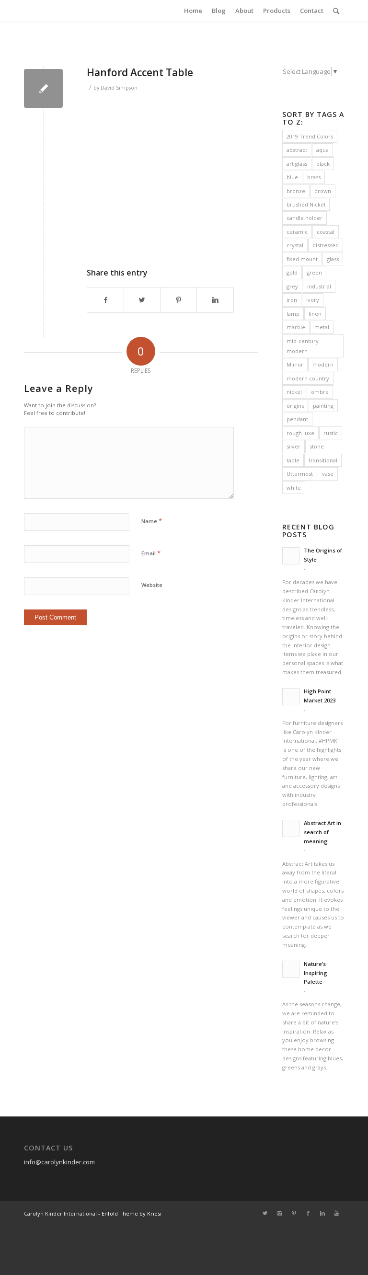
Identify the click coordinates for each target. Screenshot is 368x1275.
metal (321, 327)
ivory (312, 299)
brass (314, 177)
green (314, 272)
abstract (297, 149)
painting (323, 405)
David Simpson (119, 87)
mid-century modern (303, 346)
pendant (297, 419)
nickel (294, 391)
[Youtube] (337, 1213)
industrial (319, 286)
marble (296, 327)
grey (292, 286)
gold (292, 272)
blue (292, 177)
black (323, 163)
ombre (320, 391)
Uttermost (300, 473)
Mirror (295, 364)
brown (322, 191)
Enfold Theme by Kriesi (131, 1213)
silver (293, 446)
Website (151, 584)
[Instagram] (279, 1213)
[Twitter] (265, 1213)
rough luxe (300, 432)
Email (151, 553)
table (293, 460)
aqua (322, 149)
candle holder (304, 217)
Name (151, 521)
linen (315, 313)
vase (328, 473)
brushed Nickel (306, 204)
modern (323, 364)
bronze (296, 191)
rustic (330, 432)
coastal (325, 231)
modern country (308, 378)
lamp (293, 313)
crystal (295, 245)
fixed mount (302, 259)
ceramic (297, 231)
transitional (323, 460)
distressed (325, 245)
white (294, 487)
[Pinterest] (294, 1213)
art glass (297, 163)
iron (292, 299)
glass (333, 259)
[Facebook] (308, 1213)
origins (295, 405)
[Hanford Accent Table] (43, 88)
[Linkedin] (322, 1213)
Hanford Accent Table (140, 72)
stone (317, 446)
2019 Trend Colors (310, 136)
